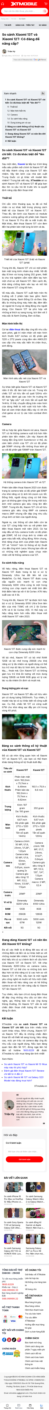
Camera (12, 115)
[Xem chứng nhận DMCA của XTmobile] (17, 1353)
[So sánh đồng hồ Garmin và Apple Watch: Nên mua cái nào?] (35, 1213)
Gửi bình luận (24, 1159)
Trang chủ (4, 19)
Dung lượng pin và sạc (19, 122)
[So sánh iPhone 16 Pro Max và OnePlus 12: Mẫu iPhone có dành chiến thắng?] (13, 1187)
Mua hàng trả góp (33, 1302)
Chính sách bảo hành (34, 1357)
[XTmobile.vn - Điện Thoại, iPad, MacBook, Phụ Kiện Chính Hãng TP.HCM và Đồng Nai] (24, 4)
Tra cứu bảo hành (33, 1314)
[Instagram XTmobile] (19, 1339)
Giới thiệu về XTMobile (35, 1274)
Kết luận (10, 141)
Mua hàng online (32, 1306)
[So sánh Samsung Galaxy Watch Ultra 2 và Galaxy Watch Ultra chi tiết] (35, 1187)
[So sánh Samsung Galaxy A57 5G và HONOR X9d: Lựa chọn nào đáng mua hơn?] (13, 1239)
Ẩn (43, 93)
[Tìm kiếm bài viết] (44, 11)
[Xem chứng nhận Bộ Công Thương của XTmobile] (8, 1353)
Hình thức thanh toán (34, 1310)
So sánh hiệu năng (17, 118)
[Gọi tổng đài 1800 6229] (2, 3)
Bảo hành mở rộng (33, 1342)
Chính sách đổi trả (33, 1353)
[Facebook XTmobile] (4, 1339)
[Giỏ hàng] (45, 3)
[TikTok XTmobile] (14, 1339)
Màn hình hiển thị (16, 111)
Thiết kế (12, 107)
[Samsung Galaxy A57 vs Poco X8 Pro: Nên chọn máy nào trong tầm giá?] (35, 1239)
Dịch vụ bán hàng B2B (35, 1331)
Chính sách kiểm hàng (35, 1368)
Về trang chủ (30, 1289)
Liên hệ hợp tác (32, 1278)
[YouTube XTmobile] (9, 1339)
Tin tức (13, 19)
